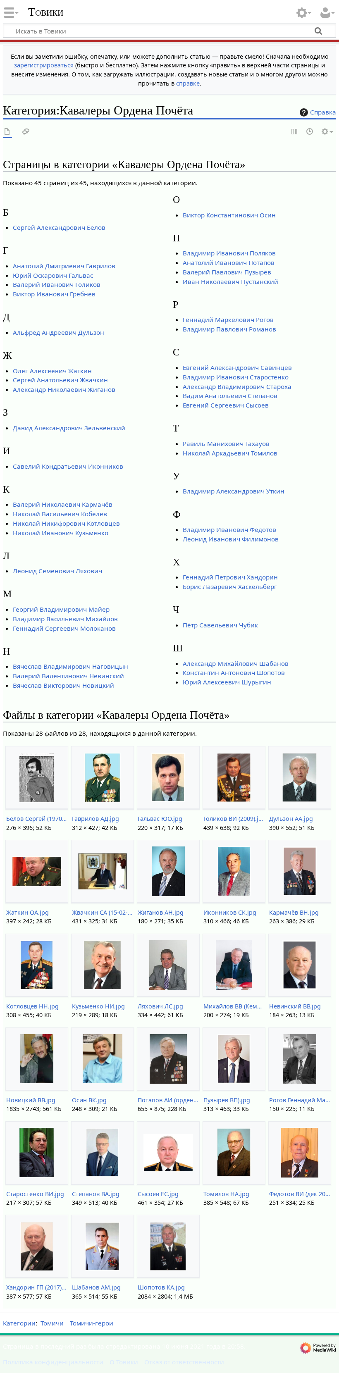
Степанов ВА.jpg (95, 1194)
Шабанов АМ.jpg (96, 1287)
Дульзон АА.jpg (291, 818)
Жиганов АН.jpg (161, 912)
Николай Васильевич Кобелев (60, 514)
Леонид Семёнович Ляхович (57, 571)
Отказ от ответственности (184, 1362)
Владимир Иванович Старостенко (236, 377)
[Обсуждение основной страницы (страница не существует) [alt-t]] (26, 132)
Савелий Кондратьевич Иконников (68, 466)
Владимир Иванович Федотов (229, 529)
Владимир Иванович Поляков (229, 253)
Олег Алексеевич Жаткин (52, 371)
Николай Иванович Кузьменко (60, 533)
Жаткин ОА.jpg (27, 912)
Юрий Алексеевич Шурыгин (227, 682)
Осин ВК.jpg (89, 1100)
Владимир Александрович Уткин (233, 491)
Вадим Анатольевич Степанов (230, 395)
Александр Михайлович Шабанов (236, 663)
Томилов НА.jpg (226, 1194)
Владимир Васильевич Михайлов (65, 619)
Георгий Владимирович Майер (61, 609)
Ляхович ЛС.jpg (160, 1006)
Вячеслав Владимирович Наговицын (70, 666)
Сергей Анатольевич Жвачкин (60, 380)
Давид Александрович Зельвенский (69, 428)
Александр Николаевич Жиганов (64, 389)
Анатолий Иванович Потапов (229, 262)
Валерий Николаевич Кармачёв (62, 504)
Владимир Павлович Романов (229, 329)
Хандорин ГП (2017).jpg (36, 1287)
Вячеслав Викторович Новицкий (63, 685)
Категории (19, 1323)
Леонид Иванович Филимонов (231, 539)
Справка (323, 112)
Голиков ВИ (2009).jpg (233, 818)
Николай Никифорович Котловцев (66, 523)
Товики (45, 12)
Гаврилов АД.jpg (95, 818)
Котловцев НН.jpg (32, 1006)
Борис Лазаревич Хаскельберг (230, 586)
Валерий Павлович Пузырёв (227, 272)
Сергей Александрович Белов (59, 227)
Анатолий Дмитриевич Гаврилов (64, 266)
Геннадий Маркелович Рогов (228, 319)
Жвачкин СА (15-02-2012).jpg (102, 912)
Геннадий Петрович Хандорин (230, 577)
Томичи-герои (91, 1323)
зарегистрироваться (44, 65)
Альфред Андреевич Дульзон (58, 332)
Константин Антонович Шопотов (234, 672)
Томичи (52, 1323)
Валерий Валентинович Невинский (68, 676)
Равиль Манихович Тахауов (226, 443)
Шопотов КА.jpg (161, 1287)
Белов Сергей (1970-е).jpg (36, 818)
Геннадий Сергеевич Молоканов (64, 628)
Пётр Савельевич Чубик (220, 625)
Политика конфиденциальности (53, 1362)
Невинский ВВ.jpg (295, 1006)
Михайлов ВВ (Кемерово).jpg (233, 1006)
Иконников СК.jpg (229, 912)
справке (188, 83)
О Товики (124, 1362)
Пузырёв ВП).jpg (226, 1100)
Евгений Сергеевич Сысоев (226, 405)
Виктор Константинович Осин (229, 215)
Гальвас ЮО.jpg (160, 818)
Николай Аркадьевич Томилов (230, 453)
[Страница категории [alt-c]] (7, 132)
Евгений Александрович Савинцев (237, 367)
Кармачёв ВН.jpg (294, 912)
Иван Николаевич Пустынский (230, 281)
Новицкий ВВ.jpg (30, 1100)
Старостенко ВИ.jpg (35, 1194)
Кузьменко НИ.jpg (98, 1006)
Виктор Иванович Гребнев (54, 294)
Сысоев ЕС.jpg (158, 1194)
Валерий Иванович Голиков (56, 284)
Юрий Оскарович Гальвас (53, 275)
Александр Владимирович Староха (237, 386)
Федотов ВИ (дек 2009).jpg (299, 1194)
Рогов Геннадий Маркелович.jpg (299, 1100)
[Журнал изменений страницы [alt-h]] (310, 132)
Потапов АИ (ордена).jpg (168, 1100)
